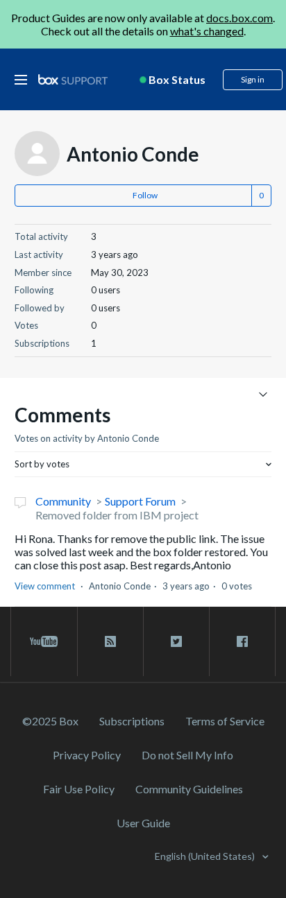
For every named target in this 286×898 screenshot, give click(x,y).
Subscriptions (132, 720)
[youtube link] (44, 641)
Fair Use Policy (79, 788)
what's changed (207, 30)
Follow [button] (145, 195)
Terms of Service (224, 720)
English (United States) (206, 856)
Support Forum (140, 501)
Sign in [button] (252, 79)
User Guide (143, 822)
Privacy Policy (87, 754)
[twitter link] (176, 641)
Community (63, 501)
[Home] (73, 80)
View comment (45, 586)
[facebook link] (242, 641)
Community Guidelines (189, 788)
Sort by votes (42, 463)
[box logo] (73, 79)
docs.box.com (239, 17)
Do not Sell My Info (187, 754)
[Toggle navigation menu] (262, 393)
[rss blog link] (110, 641)
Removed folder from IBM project (117, 514)
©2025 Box (50, 720)
